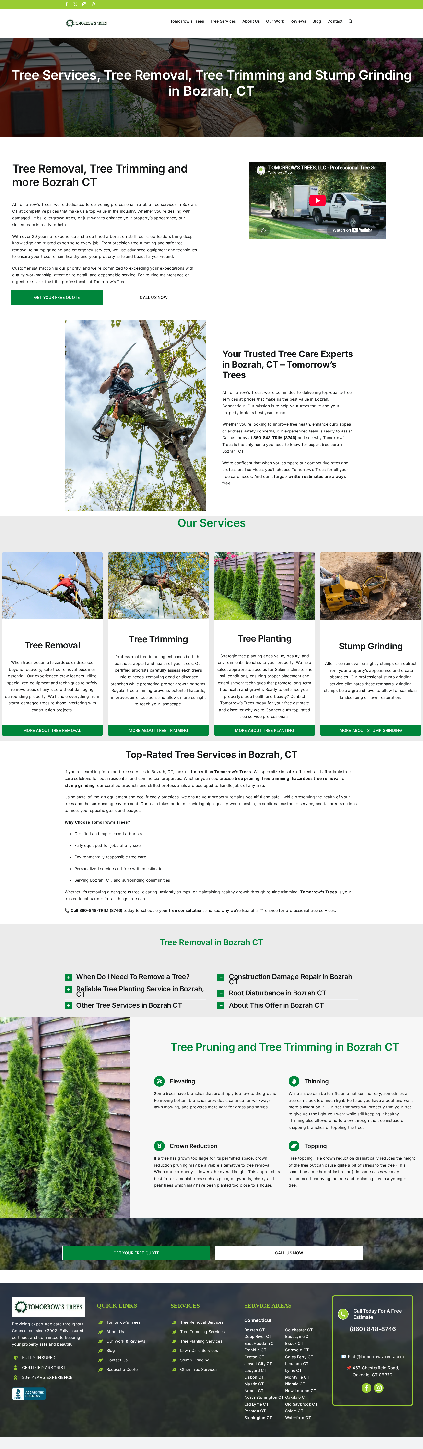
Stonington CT (258, 1417)
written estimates (305, 476)
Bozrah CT (254, 1329)
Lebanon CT (296, 1363)
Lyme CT (293, 1370)
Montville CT (297, 1377)
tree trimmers (347, 1107)
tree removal (258, 1165)
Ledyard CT (255, 1370)
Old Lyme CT (256, 1404)
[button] (350, 20)
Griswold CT (297, 1349)
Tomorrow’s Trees (123, 1322)
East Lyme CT (298, 1336)
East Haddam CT (260, 1343)
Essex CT (294, 1343)
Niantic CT (295, 1383)
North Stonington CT (264, 1397)
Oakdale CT (296, 1397)
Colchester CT (299, 1329)
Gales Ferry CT (299, 1356)
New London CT (300, 1390)
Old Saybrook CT (301, 1404)
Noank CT (253, 1390)
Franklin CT (255, 1349)
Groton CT (254, 1356)
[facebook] (366, 1388)
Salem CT (294, 1410)
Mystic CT (254, 1383)
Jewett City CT (258, 1363)
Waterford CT (298, 1417)
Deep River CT (257, 1336)
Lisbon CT (254, 1377)
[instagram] (379, 1388)
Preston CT (255, 1410)
